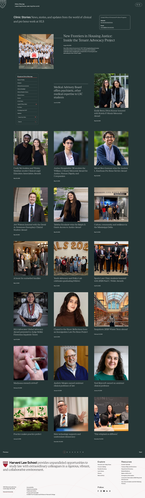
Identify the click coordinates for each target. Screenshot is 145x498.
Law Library (101, 471)
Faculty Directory (102, 469)
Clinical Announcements (23, 86)
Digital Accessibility (32, 489)
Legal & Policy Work (22, 104)
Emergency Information (127, 475)
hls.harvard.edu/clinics (107, 22)
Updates (19, 113)
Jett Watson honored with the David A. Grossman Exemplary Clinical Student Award (30, 227)
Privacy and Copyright (32, 492)
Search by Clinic (22, 117)
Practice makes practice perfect (27, 434)
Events (19, 98)
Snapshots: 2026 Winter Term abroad (111, 329)
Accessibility (30, 487)
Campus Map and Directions (128, 466)
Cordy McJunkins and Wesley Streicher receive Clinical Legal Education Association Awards (27, 171)
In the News (20, 101)
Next (140, 452)
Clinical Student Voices (22, 92)
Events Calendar (125, 464)
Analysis (19, 83)
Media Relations (125, 471)
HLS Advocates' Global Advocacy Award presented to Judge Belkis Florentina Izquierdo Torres (28, 332)
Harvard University (8, 491)
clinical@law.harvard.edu (107, 27)
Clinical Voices (20, 95)
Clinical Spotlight (21, 89)
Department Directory (127, 469)
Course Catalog (102, 466)
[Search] (35, 122)
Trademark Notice (31, 491)
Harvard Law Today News (104, 464)
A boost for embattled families (27, 278)
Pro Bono (19, 107)
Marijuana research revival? (26, 383)
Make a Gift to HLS (126, 473)
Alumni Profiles (21, 79)
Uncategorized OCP (22, 110)
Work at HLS (101, 475)
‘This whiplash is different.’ (106, 434)
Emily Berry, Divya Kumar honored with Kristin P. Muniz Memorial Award (109, 113)
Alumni (100, 473)
